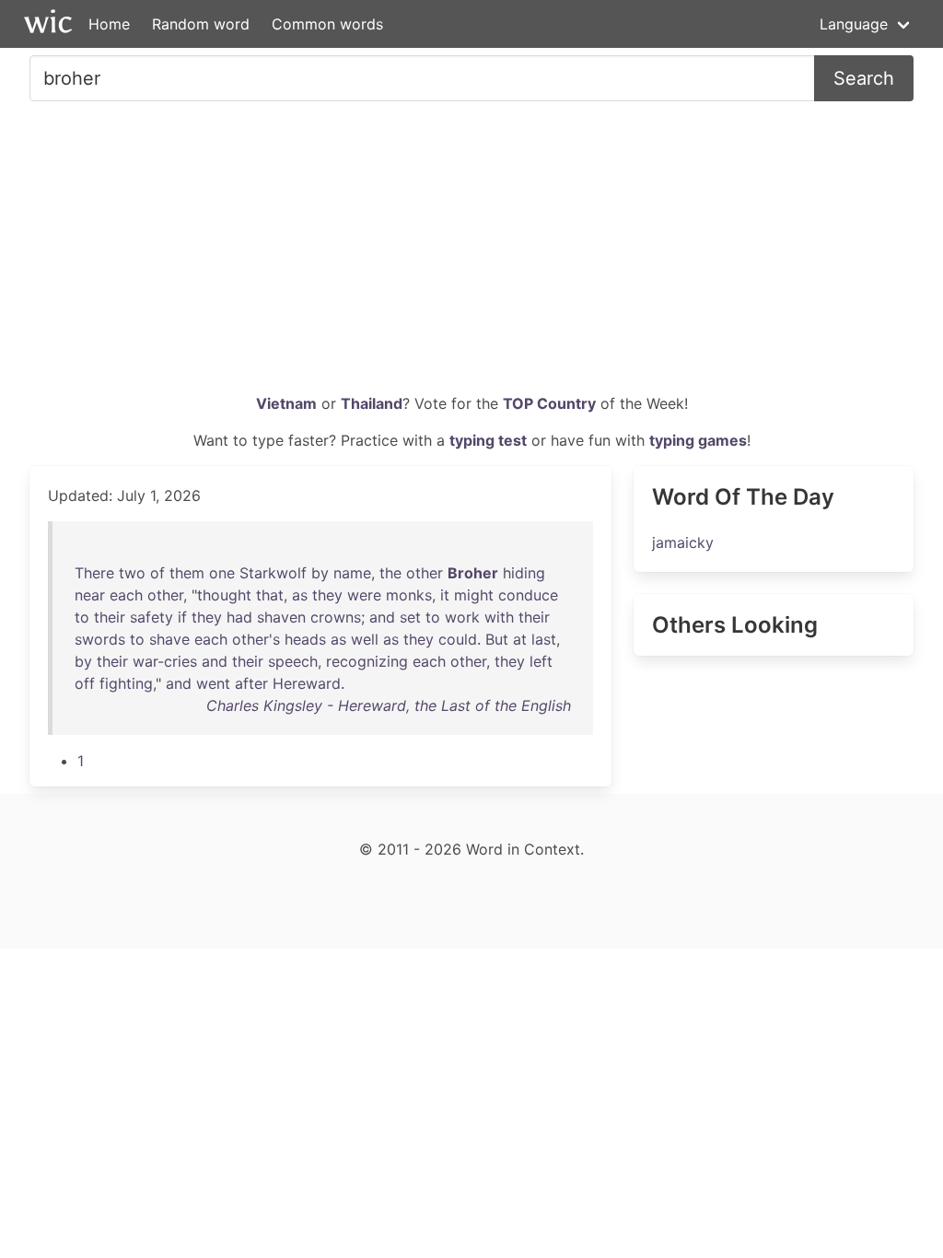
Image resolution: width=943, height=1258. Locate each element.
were (364, 595)
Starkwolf (273, 573)
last (543, 639)
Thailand (371, 403)
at (520, 639)
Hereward (307, 683)
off (85, 683)
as (300, 595)
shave (169, 639)
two (132, 573)
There (94, 573)
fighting (126, 683)
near (90, 595)
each (126, 595)
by (320, 573)
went (213, 683)
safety (151, 617)
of (157, 573)
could (457, 639)
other (424, 573)
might (474, 595)
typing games (698, 440)
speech (293, 661)
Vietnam (286, 403)
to (82, 617)
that (270, 595)
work (462, 617)
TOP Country (549, 403)
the (390, 573)
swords (100, 639)
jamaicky (683, 542)
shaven (281, 617)
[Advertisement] (471, 254)
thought (224, 595)
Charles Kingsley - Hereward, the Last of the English (388, 705)
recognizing (367, 661)
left (541, 661)
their (109, 617)
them (186, 573)
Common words (327, 24)
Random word (201, 24)
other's (256, 639)
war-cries (165, 661)
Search (863, 78)
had (239, 617)
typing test (488, 440)
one (222, 573)
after (251, 683)
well (364, 639)
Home (109, 24)
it (444, 595)
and (382, 617)
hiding (524, 573)
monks (409, 595)
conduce (528, 595)
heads (305, 639)
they (327, 595)
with (499, 617)
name (352, 573)
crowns (335, 617)
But (496, 639)
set (410, 617)
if (182, 617)
